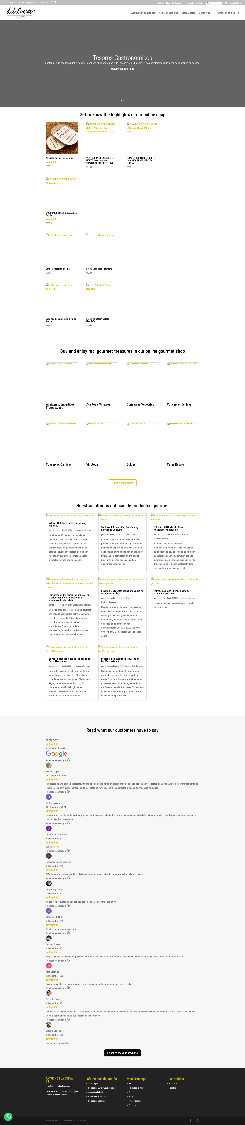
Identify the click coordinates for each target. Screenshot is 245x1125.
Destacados (78, 530)
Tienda (131, 1092)
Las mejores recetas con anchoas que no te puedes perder (122, 592)
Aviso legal (93, 1083)
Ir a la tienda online (122, 483)
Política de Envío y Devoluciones (101, 1088)
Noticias (87, 530)
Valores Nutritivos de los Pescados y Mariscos (67, 524)
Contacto (199, 3)
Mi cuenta (190, 3)
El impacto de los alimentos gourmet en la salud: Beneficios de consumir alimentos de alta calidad (69, 598)
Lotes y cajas (188, 13)
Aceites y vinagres (168, 13)
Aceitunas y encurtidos (143, 13)
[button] (8, 1117)
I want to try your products (122, 1053)
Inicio (131, 1083)
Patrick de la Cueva (136, 1088)
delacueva (56, 530)
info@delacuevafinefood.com (58, 1086)
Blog (168, 3)
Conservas (204, 13)
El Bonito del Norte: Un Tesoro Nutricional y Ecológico (169, 528)
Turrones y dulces (226, 13)
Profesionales (177, 3)
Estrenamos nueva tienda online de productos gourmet (172, 592)
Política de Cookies (96, 1101)
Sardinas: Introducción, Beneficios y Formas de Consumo (119, 528)
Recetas (165, 538)
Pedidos (172, 1088)
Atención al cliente (96, 1092)
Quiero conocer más (122, 68)
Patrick (161, 3)
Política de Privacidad (97, 1096)
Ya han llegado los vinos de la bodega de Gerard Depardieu (69, 660)
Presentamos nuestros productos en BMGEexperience (120, 660)
